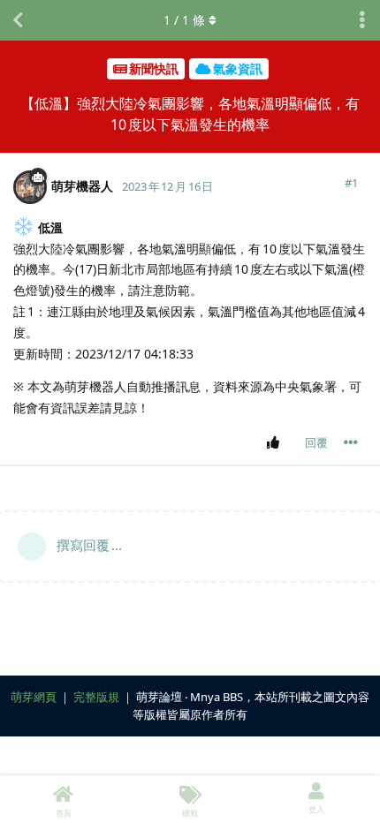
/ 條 (184, 19)
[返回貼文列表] (17, 20)
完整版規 (96, 697)
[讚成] (276, 443)
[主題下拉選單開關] (362, 20)
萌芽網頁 (34, 697)
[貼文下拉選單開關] (351, 442)
